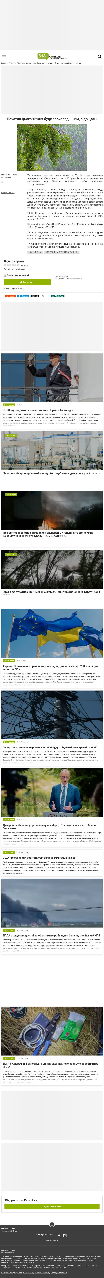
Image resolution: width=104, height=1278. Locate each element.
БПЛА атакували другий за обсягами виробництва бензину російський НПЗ (51, 935)
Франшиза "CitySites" (9, 1231)
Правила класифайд (42, 1273)
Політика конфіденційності (11, 1273)
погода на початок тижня (61, 252)
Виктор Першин (7, 193)
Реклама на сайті (8, 1228)
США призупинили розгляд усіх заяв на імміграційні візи (39, 857)
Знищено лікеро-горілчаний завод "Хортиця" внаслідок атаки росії (47, 473)
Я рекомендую (28, 282)
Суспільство (6, 177)
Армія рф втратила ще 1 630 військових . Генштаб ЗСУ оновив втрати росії (51, 592)
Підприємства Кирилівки (21, 1200)
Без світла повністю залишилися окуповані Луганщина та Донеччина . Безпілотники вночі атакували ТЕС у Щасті (49, 534)
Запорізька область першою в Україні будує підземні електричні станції (50, 747)
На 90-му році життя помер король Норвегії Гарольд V (38, 410)
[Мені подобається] (2, 182)
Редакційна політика (59, 1273)
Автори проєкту (52, 1240)
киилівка (35, 252)
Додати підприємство (52, 1207)
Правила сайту (28, 1273)
